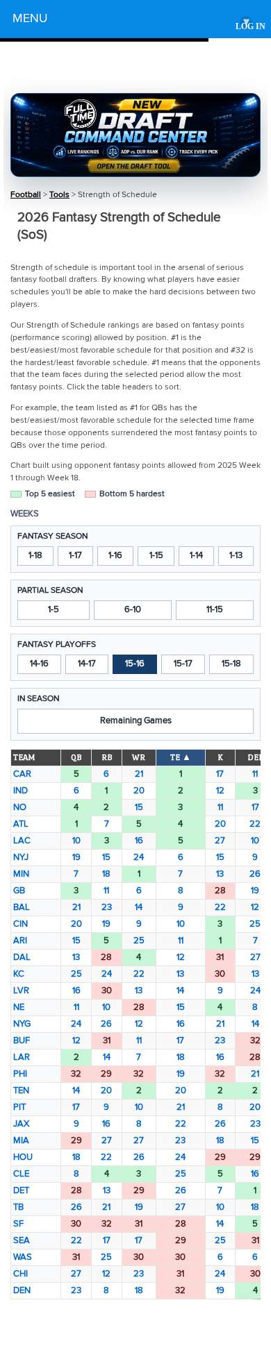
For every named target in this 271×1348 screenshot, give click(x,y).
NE (18, 1007)
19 (76, 857)
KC (18, 973)
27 (220, 840)
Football (25, 194)
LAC (22, 840)
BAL (21, 907)
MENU (131, 20)
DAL (22, 957)
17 (220, 774)
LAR (21, 1057)
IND (20, 790)
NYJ (20, 857)
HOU (23, 1157)
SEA (21, 1240)
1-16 (115, 555)
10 (76, 840)
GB (19, 890)
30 (220, 973)
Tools (59, 194)
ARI (20, 940)
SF (18, 1223)
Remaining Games (136, 720)
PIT (19, 1107)
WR (138, 757)
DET (21, 1190)
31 (220, 957)
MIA (21, 1140)
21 (139, 774)
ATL (20, 823)
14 (138, 907)
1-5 (53, 609)
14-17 (87, 663)
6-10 (132, 609)
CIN (20, 923)
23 (106, 907)
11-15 (214, 609)
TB (18, 1207)
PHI (20, 1073)
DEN (22, 1290)
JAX (21, 1123)
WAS (22, 1257)
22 (255, 823)
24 (138, 857)
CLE (21, 1173)
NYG (22, 1023)
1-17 (75, 555)
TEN (21, 1090)
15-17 (183, 663)
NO (19, 807)
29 (106, 1073)
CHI (20, 1273)
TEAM (24, 757)
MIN (21, 873)
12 (220, 790)
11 (255, 774)
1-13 (236, 555)
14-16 (39, 663)
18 (106, 873)
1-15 (156, 555)
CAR (22, 774)
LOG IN (250, 26)
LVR (21, 990)
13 (220, 873)
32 (255, 1040)
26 (255, 873)
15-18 (231, 663)
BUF (21, 1040)
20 (139, 790)
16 (139, 840)
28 (220, 890)
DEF (255, 757)
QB (76, 757)
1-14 (196, 555)
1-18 (35, 555)
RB (106, 757)
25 (255, 923)
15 (139, 807)
